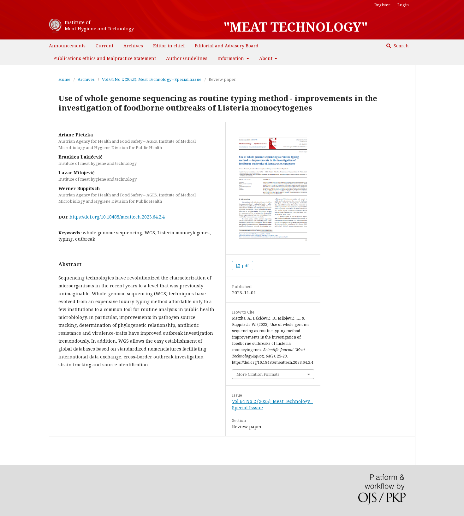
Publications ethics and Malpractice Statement (104, 58)
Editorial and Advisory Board (227, 46)
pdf (245, 265)
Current (104, 46)
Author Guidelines (186, 58)
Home (64, 79)
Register (382, 5)
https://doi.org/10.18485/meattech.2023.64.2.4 (117, 217)
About (266, 58)
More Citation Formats (257, 374)
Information (231, 58)
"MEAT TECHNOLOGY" (295, 27)
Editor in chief (169, 46)
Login (403, 5)
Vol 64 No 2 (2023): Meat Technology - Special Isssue (151, 79)
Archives (133, 46)
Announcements (67, 46)
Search (400, 46)
